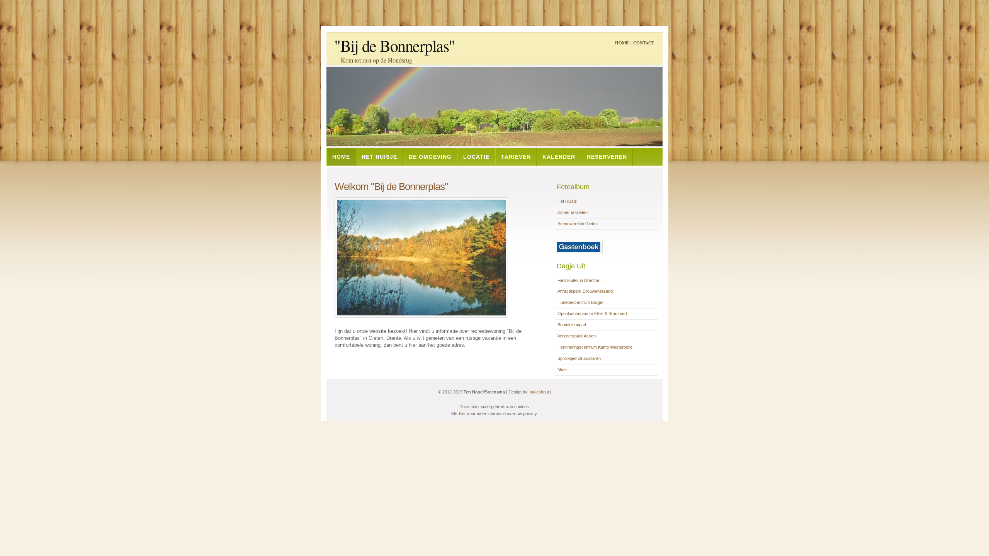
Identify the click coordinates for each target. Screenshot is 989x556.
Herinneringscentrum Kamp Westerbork (594, 347)
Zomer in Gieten (572, 212)
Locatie (476, 157)
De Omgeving (430, 157)
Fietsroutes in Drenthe (578, 280)
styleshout (539, 392)
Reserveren (607, 157)
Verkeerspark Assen (576, 336)
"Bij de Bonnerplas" (394, 45)
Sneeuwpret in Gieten (577, 223)
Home (622, 43)
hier (462, 413)
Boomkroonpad (571, 324)
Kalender (558, 157)
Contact (643, 43)
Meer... (563, 369)
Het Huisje (379, 157)
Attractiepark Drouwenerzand (585, 291)
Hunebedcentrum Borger (580, 302)
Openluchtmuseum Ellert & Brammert (592, 313)
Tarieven (516, 157)
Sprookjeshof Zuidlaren (579, 358)
